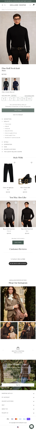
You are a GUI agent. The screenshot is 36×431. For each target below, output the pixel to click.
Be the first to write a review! (18, 263)
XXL (24, 99)
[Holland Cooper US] (18, 5)
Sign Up (18, 385)
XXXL (29, 99)
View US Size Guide (29, 95)
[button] (18, 303)
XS (3, 99)
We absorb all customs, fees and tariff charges (18, 1)
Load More (18, 242)
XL (20, 99)
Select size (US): (6, 95)
